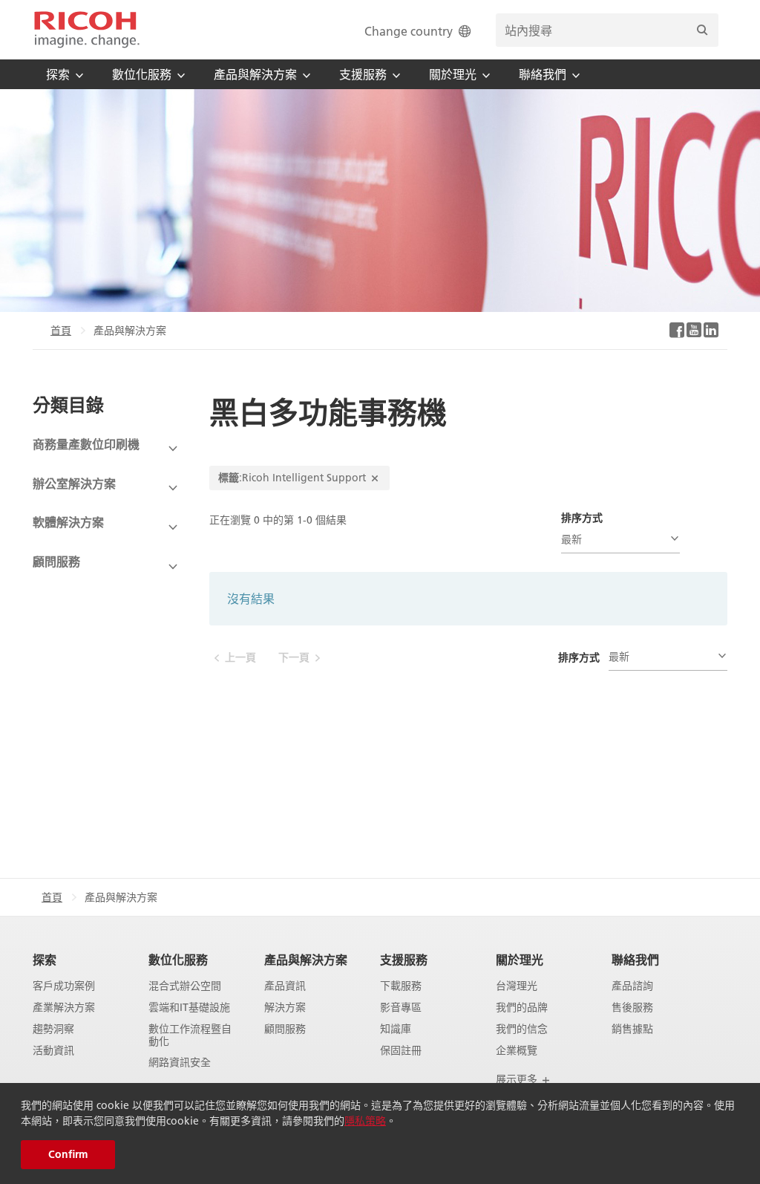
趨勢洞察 (53, 1029)
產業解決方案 (64, 1007)
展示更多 (518, 1079)
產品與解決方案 (305, 959)
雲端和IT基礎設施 (189, 1007)
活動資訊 (53, 1050)
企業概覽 (516, 1050)
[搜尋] (702, 30)
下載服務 (401, 986)
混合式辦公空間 (184, 986)
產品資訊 (285, 986)
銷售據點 (632, 1029)
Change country (408, 31)
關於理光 (519, 959)
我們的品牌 (522, 1007)
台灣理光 (516, 986)
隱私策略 (365, 1121)
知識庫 (395, 1029)
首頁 (60, 330)
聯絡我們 (635, 959)
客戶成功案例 (64, 986)
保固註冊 (401, 1050)
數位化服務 (178, 959)
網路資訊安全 (179, 1062)
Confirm (68, 1154)
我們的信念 (522, 1029)
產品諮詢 (632, 986)
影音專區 (401, 1007)
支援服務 (404, 959)
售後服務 (632, 1007)
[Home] (87, 30)
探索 (44, 959)
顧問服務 (285, 1029)
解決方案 (285, 1007)
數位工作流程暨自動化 (190, 1035)
